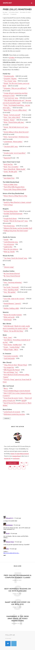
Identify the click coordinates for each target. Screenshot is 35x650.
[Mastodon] (8, 643)
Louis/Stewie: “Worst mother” (13, 141)
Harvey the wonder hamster (13, 315)
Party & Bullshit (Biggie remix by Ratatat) (17, 391)
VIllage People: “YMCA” (11, 349)
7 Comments (13, 14)
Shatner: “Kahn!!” (9, 120)
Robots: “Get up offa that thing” (13, 331)
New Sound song (9, 226)
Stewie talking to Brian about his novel (16, 132)
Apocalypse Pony (9, 178)
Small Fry (7, 202)
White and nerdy (9, 317)
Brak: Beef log (8, 164)
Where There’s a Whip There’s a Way (15, 196)
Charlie (6, 239)
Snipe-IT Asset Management (20, 453)
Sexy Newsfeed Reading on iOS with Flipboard (17, 590)
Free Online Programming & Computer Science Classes (17, 576)
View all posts (12, 463)
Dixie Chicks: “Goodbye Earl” (13, 344)
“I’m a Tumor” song (10, 81)
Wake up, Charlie (9, 251)
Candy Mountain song (11, 242)
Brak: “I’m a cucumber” (11, 167)
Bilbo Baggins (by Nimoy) (12, 370)
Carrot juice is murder (11, 356)
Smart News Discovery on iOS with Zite (17, 603)
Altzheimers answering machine (14, 414)
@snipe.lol (7, 458)
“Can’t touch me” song (11, 98)
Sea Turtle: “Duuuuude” (11, 287)
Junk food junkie (9, 358)
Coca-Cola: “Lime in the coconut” (14, 298)
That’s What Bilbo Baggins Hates (14, 187)
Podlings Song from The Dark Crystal (16, 230)
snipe (5, 12)
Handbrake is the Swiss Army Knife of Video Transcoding (17, 619)
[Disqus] (17, 493)
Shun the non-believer (11, 249)
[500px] (14, 643)
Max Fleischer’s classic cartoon (21, 202)
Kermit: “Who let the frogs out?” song (16, 221)
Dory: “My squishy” (10, 292)
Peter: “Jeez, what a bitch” (12, 117)
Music (17, 12)
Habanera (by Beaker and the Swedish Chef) (18, 228)
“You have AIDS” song (11, 146)
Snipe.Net (7, 3)
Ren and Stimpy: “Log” (11, 372)
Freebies (12, 12)
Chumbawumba (9, 76)
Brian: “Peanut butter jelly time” (14, 122)
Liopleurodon (8, 247)
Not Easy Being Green (11, 211)
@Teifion (12, 57)
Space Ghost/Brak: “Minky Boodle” (15, 169)
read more (16, 458)
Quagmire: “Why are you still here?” (15, 88)
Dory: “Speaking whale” (11, 289)
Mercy (6, 388)
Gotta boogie (8, 319)
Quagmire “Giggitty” (10, 78)
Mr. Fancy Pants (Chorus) (12, 276)
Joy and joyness (9, 244)
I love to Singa (8, 205)
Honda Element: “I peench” (12, 303)
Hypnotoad (7, 158)
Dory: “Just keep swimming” (13, 282)
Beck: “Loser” (8, 337)
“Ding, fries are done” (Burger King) (15, 365)
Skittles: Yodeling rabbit (11, 308)
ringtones (6, 418)
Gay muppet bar (9, 367)
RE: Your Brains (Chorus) (12, 273)
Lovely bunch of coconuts (12, 412)
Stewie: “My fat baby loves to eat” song (16, 127)
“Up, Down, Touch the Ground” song (15, 258)
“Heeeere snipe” (9, 267)
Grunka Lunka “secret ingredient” (15, 153)
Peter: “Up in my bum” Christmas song (16, 137)
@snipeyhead (16, 456)
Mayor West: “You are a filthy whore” (15, 110)
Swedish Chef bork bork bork (13, 213)
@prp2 (23, 400)
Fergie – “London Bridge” (12, 347)
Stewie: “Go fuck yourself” (12, 115)
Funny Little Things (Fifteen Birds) (15, 189)
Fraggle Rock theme (10, 218)
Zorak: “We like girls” (10, 171)
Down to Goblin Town (10, 184)
